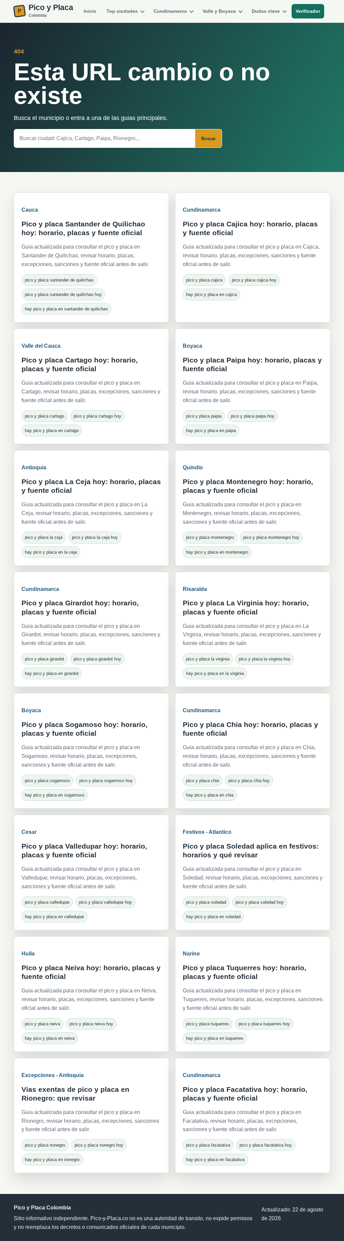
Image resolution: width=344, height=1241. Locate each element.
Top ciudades (122, 11)
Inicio (90, 11)
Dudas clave (266, 11)
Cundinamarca (170, 11)
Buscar (208, 138)
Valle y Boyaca (219, 11)
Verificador (308, 11)
